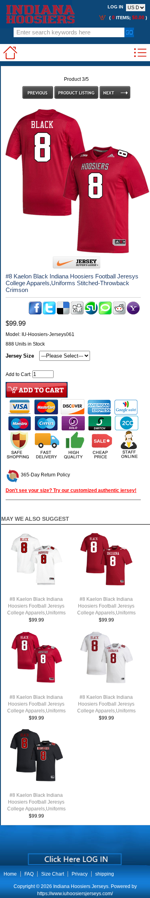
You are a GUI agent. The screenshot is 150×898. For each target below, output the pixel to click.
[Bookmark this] (133, 313)
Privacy (80, 874)
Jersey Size (20, 356)
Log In (115, 6)
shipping (104, 874)
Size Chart (52, 874)
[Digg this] (77, 313)
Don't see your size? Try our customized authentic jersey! (71, 490)
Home (10, 874)
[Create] (74, 856)
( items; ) (127, 17)
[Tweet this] (49, 313)
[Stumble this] (91, 313)
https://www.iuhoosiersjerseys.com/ (75, 893)
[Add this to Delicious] (63, 313)
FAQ (29, 874)
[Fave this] (105, 313)
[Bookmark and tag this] (119, 313)
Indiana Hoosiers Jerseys (80, 886)
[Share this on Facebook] (35, 313)
